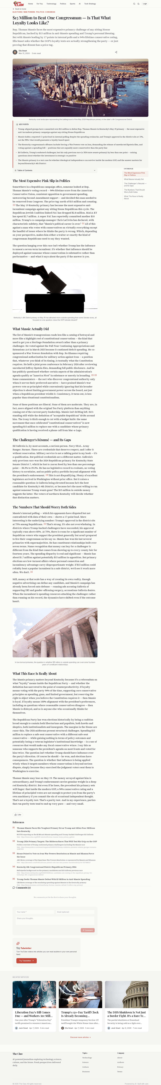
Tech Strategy (90, 4)
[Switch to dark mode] (138, 4)
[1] (14, 205)
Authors (120, 1062)
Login (145, 4)
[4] (47, 475)
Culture (85, 1067)
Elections (18, 12)
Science (85, 1062)
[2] (92, 375)
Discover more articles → (80, 1037)
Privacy (120, 1067)
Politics (63, 4)
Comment (89, 930)
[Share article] (116, 52)
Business (86, 1071)
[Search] (134, 4)
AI (79, 4)
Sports (72, 4)
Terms (119, 1071)
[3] (95, 375)
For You (40, 4)
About (119, 1057)
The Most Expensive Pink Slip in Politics (134, 174)
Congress (50, 12)
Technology (51, 4)
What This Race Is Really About (133, 197)
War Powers (29, 12)
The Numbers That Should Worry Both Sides (134, 191)
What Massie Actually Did (134, 179)
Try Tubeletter (25, 961)
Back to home (20, 9)
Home (30, 4)
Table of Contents (24, 170)
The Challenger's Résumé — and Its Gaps (135, 184)
